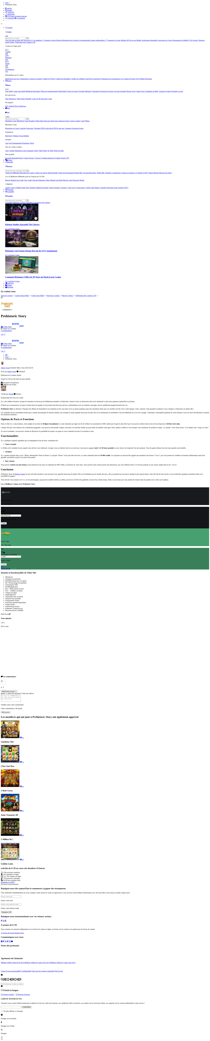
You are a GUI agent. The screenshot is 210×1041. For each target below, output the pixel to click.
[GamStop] (61, 967)
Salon (36, 151)
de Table (50, 151)
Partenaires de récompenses (110, 79)
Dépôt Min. (101, 173)
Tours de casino (72, 91)
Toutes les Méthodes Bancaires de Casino (19, 173)
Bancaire (10, 162)
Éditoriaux (16, 202)
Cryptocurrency (80, 188)
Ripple (82, 180)
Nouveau (28, 40)
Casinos (9, 28)
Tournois (10, 190)
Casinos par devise (40, 173)
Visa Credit (28, 180)
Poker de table (59, 151)
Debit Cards (90, 188)
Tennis (63, 158)
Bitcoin (59, 40)
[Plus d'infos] (2, 525)
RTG (7, 106)
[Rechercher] (27, 38)
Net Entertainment (15, 143)
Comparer (68, 128)
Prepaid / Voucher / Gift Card (64, 188)
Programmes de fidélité (180, 40)
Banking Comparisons (113, 173)
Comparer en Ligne (114, 40)
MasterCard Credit (17, 180)
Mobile (125, 40)
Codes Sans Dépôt (37, 296)
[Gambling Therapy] (51, 967)
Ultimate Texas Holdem (21, 136)
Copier (4, 523)
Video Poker (20, 99)
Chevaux (38, 158)
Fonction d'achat (77, 128)
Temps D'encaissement (66, 173)
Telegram (201, 40)
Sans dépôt (9, 91)
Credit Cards (9, 188)
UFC (67, 158)
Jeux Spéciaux (60, 121)
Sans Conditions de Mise (149, 91)
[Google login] (5, 921)
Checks (51, 188)
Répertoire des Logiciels (70, 40)
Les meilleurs (38, 40)
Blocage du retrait (165, 173)
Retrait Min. (78, 173)
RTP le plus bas (58, 128)
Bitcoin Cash (67, 180)
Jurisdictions (24, 79)
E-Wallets (17, 188)
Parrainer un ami (177, 91)
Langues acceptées (35, 79)
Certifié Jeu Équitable (62, 79)
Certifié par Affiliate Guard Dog (82, 79)
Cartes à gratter (75, 121)
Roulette (28, 99)
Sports (7, 42)
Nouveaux (29, 128)
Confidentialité (26, 971)
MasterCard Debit (56, 180)
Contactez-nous (18, 933)
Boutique (10, 287)
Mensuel (88, 91)
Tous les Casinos (7, 296)
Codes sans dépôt (19, 91)
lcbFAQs (10, 283)
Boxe (21, 158)
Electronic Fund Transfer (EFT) (117, 188)
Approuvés (97, 79)
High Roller (62, 91)
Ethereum (41, 180)
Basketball (15, 158)
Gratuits (12, 151)
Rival (17, 106)
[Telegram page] (2, 941)
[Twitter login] (3, 921)
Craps (34, 99)
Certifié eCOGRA (48, 79)
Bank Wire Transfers (29, 188)
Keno (67, 121)
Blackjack (12, 99)
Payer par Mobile (135, 40)
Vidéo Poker (39, 121)
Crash (50, 99)
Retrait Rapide (53, 173)
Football (57, 158)
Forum (9, 160)
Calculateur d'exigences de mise (102, 91)
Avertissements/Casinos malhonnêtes (93, 40)
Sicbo (53, 121)
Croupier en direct (50, 40)
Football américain (47, 158)
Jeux (8, 108)
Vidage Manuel (153, 173)
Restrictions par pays (12, 79)
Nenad (11, 394)
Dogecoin (75, 180)
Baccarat (44, 99)
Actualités (10, 192)
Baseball (8, 158)
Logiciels (22, 128)
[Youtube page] (12, 941)
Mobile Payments (42, 188)
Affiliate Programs (145, 79)
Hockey (31, 158)
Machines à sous (11, 121)
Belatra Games (20, 474)
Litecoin (35, 180)
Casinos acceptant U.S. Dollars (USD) (134, 173)
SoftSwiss (22, 106)
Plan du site (59, 971)
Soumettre (7, 712)
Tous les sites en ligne (14, 40)
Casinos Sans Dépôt (22, 296)
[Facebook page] (3, 941)
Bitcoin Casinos (67, 296)
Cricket (25, 158)
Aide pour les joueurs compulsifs (43, 971)
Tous (7, 143)
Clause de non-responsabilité (11, 971)
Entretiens (29, 202)
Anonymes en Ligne (165, 40)
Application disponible (149, 40)
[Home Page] (6, 355)
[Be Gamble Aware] (38, 967)
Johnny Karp (5, 368)
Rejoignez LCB (6, 912)
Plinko (87, 121)
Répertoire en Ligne (12, 128)
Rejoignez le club (7, 882)
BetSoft (11, 106)
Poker (12, 42)
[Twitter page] (5, 941)
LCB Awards (193, 40)
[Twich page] (8, 941)
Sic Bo (38, 99)
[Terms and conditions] (23, 967)
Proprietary (26, 143)
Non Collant (136, 91)
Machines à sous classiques (24, 151)
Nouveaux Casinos (53, 296)
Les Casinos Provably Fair (130, 79)
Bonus (9, 81)
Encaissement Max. (89, 173)
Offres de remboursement (49, 91)
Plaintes (9, 285)
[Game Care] (7, 967)
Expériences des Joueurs (41, 202)
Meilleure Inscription (33, 91)
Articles (22, 202)
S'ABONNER (26, 1007)
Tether (47, 180)
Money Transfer (100, 188)
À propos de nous (7, 933)
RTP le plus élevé (47, 128)
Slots (7, 99)
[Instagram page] (9, 941)
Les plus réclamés (120, 91)
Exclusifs (81, 91)
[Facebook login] (1, 921)
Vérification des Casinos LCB (25, 42)
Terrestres (37, 128)
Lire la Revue (5, 568)
